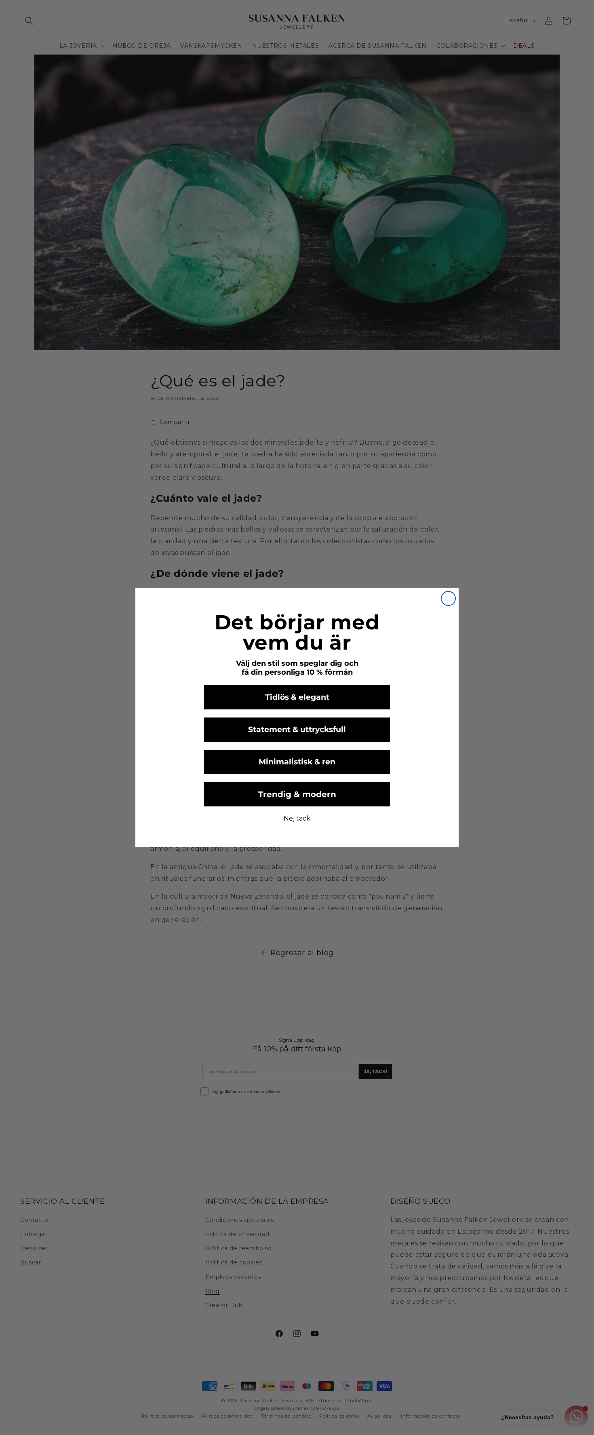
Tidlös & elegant (297, 697)
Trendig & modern (297, 794)
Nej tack (297, 818)
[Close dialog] (448, 598)
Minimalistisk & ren (297, 761)
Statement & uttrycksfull (297, 729)
